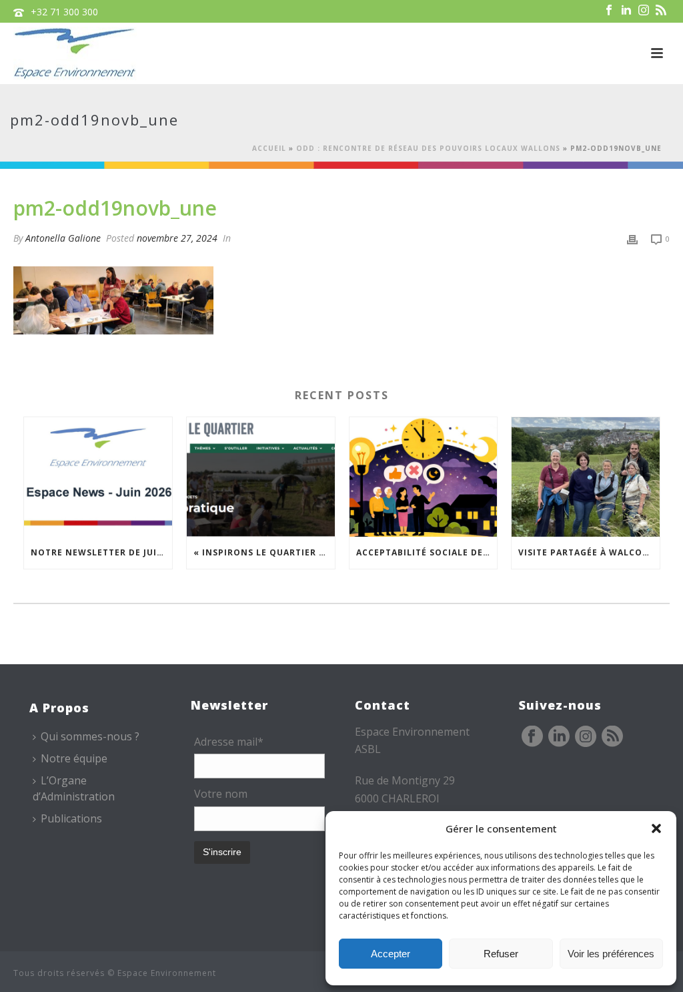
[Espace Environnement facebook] (532, 737)
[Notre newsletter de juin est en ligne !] (98, 476)
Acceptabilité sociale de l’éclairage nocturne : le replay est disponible (427, 552)
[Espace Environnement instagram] (585, 737)
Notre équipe (74, 758)
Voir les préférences (611, 953)
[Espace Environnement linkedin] (559, 737)
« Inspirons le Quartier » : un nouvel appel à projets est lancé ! (264, 552)
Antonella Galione (63, 238)
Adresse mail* (228, 741)
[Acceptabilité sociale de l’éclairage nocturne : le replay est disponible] (424, 476)
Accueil (269, 148)
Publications (71, 818)
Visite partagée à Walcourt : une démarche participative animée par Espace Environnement (589, 552)
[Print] (632, 238)
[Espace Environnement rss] (612, 737)
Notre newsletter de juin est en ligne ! (101, 552)
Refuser (501, 953)
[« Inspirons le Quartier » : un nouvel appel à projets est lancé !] (261, 476)
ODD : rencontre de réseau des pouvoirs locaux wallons (428, 148)
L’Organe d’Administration (74, 788)
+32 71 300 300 (64, 11)
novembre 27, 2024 (177, 238)
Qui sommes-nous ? (90, 736)
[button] (656, 828)
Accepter (390, 953)
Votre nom (220, 793)
